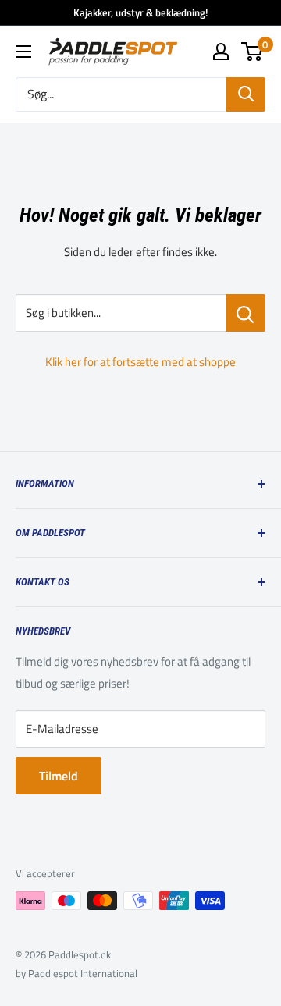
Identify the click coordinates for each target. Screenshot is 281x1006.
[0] (252, 51)
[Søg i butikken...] (245, 313)
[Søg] (245, 94)
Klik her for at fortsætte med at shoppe (140, 362)
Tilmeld (58, 775)
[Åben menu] (23, 51)
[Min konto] (221, 51)
